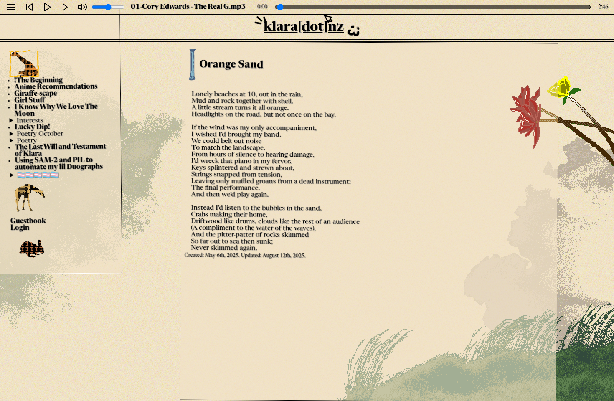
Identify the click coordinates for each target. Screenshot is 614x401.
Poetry (27, 140)
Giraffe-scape (35, 94)
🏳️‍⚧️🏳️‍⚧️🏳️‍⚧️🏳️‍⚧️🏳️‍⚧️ (37, 175)
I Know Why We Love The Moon (55, 111)
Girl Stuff (29, 100)
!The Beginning (38, 80)
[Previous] (29, 7)
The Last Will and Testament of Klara (60, 151)
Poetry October (39, 133)
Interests (29, 120)
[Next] (66, 7)
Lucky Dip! (32, 127)
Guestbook (28, 221)
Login (19, 228)
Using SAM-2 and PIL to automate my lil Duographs (58, 164)
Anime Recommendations (55, 87)
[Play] (48, 7)
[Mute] (82, 7)
